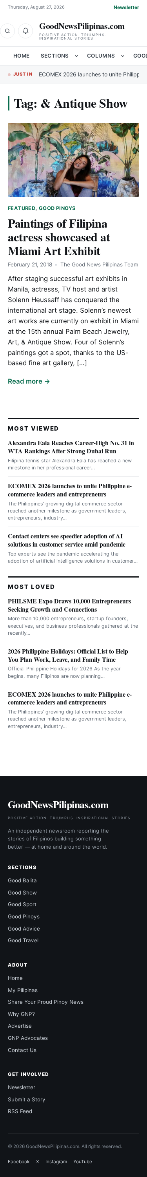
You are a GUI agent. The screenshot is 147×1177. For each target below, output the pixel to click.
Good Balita (22, 880)
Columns (101, 56)
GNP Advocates (28, 1038)
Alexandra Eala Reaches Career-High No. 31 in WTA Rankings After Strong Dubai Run (71, 446)
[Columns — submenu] (123, 56)
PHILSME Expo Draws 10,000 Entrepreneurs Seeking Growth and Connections (69, 605)
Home (21, 56)
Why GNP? (21, 1014)
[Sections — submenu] (76, 56)
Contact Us (22, 1050)
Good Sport (22, 904)
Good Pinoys (57, 208)
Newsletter (126, 7)
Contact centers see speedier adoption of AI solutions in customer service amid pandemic (66, 540)
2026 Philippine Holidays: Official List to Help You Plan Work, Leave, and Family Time (68, 655)
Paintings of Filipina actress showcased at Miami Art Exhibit (59, 236)
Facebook (19, 1161)
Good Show (22, 892)
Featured (21, 208)
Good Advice (24, 928)
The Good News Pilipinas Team (99, 264)
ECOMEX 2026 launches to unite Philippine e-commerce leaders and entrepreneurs (70, 489)
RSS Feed (20, 1111)
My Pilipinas (23, 990)
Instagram (56, 1161)
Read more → (29, 381)
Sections (55, 56)
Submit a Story (26, 1099)
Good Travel (23, 940)
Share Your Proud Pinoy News (45, 1002)
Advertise (20, 1026)
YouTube (82, 1161)
